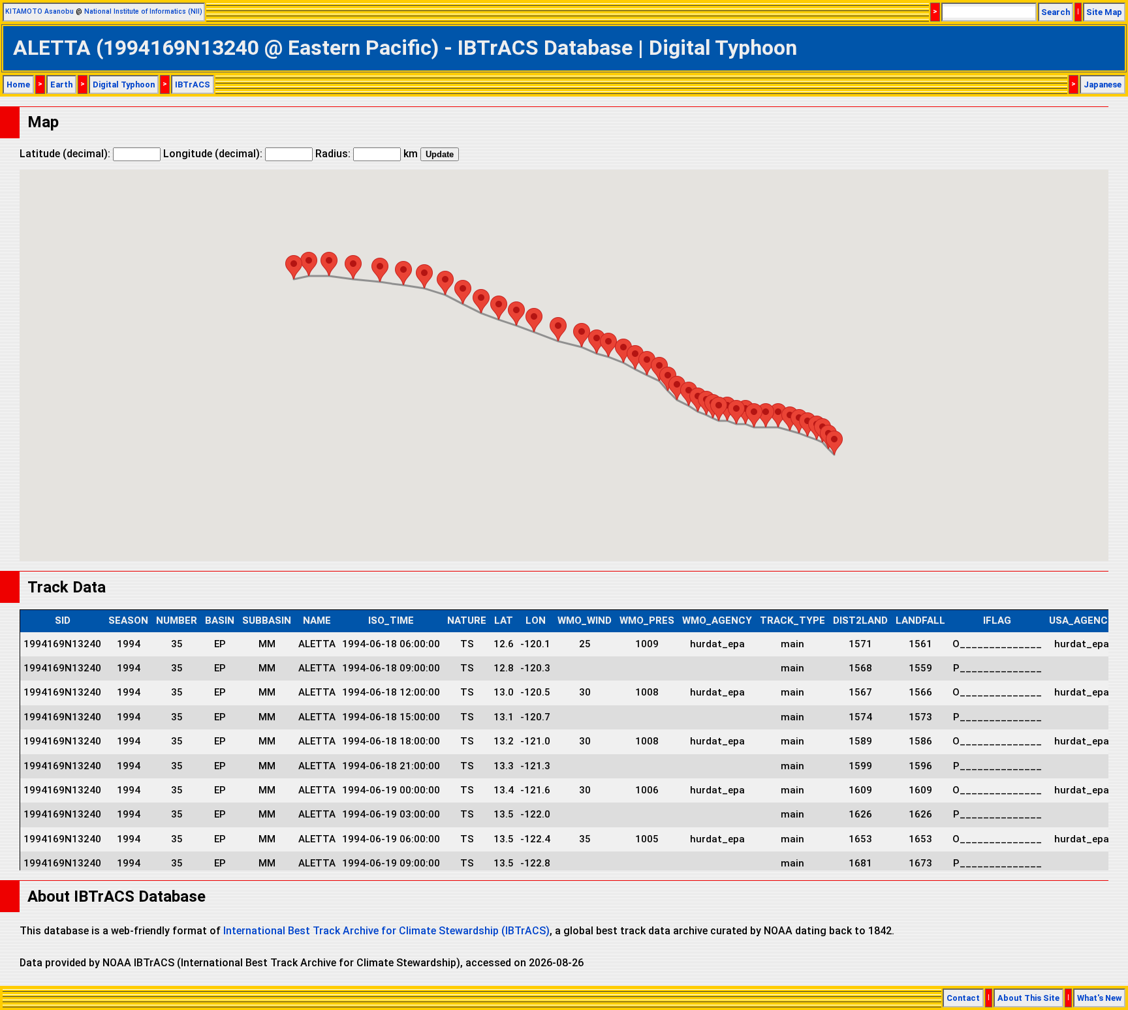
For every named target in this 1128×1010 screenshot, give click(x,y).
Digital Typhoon (124, 84)
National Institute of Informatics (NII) (143, 11)
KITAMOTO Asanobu (39, 11)
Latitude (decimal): (66, 153)
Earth (61, 84)
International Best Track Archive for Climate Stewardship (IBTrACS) (386, 931)
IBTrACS (192, 84)
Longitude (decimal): (214, 153)
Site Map (1104, 12)
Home (18, 84)
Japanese (1102, 84)
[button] (834, 443)
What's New (1099, 998)
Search (1055, 12)
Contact (963, 998)
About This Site (1028, 998)
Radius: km (366, 153)
